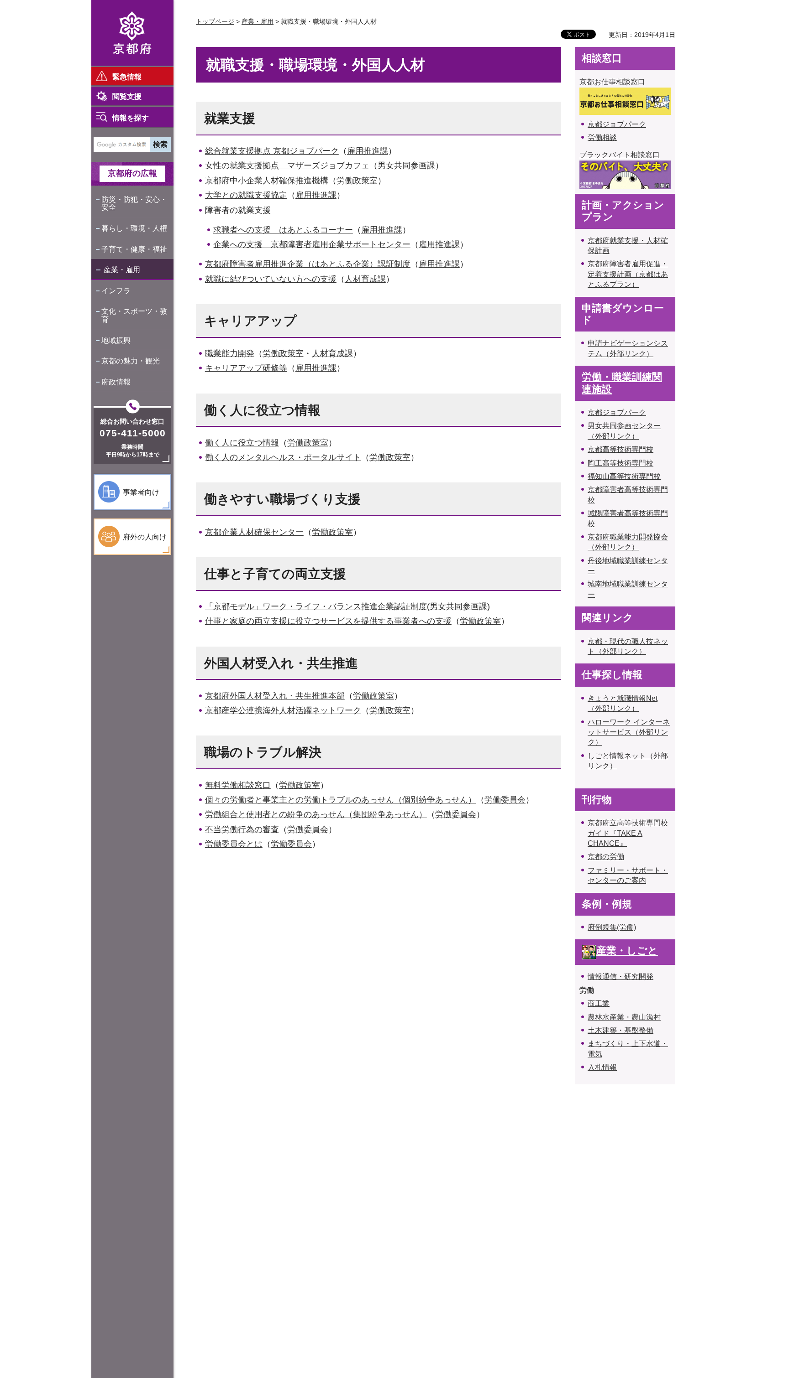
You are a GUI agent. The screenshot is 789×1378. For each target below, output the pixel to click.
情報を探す (130, 118)
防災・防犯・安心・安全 (134, 204)
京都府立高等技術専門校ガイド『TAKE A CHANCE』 (628, 833)
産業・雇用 (122, 270)
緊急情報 (127, 77)
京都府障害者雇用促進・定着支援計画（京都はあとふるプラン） (628, 274)
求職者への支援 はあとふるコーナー (283, 229)
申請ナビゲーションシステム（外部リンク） (628, 348)
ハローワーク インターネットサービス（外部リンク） (629, 732)
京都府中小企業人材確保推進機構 (266, 180)
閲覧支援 (127, 96)
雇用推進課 (367, 150)
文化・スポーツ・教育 (134, 315)
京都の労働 (606, 856)
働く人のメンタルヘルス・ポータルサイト (283, 457)
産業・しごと (627, 950)
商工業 (599, 1003)
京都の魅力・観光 (130, 361)
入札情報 (602, 1067)
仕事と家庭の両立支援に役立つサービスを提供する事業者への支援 (328, 621)
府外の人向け (145, 537)
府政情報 (116, 382)
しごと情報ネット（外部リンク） (628, 761)
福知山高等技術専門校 (624, 476)
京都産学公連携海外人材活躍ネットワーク (283, 710)
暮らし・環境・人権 (134, 228)
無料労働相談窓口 (238, 785)
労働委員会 (505, 799)
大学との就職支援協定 (246, 195)
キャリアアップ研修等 (246, 368)
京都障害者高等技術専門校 (628, 494)
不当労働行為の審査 (242, 829)
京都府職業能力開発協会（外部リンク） (628, 542)
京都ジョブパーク (617, 124)
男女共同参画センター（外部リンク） (624, 431)
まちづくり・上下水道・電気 (628, 1048)
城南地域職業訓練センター (628, 589)
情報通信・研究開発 (620, 976)
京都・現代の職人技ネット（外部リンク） (628, 646)
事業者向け (141, 492)
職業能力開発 (229, 353)
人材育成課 (365, 279)
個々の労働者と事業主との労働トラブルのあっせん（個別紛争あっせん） (340, 799)
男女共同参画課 (406, 165)
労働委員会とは (234, 844)
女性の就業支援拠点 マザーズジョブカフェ (287, 165)
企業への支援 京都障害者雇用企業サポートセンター (311, 244)
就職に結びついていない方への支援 (271, 279)
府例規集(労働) (612, 927)
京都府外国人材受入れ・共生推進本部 (275, 695)
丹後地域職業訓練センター (628, 566)
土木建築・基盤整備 (620, 1030)
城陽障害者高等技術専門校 (628, 518)
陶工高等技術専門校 (620, 463)
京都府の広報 (132, 173)
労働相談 (602, 137)
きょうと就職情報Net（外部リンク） (623, 703)
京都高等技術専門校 (620, 449)
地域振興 (116, 340)
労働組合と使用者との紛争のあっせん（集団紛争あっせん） (316, 814)
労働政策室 (357, 180)
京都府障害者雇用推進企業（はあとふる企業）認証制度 (307, 264)
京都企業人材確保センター (254, 532)
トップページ (215, 21)
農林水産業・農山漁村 (624, 1017)
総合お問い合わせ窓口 (132, 421)
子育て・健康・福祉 (134, 249)
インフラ (116, 291)
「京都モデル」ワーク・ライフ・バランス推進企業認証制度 (316, 606)
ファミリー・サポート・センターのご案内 (628, 875)
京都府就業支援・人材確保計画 (628, 245)
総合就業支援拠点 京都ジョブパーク (272, 150)
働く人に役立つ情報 (242, 442)
